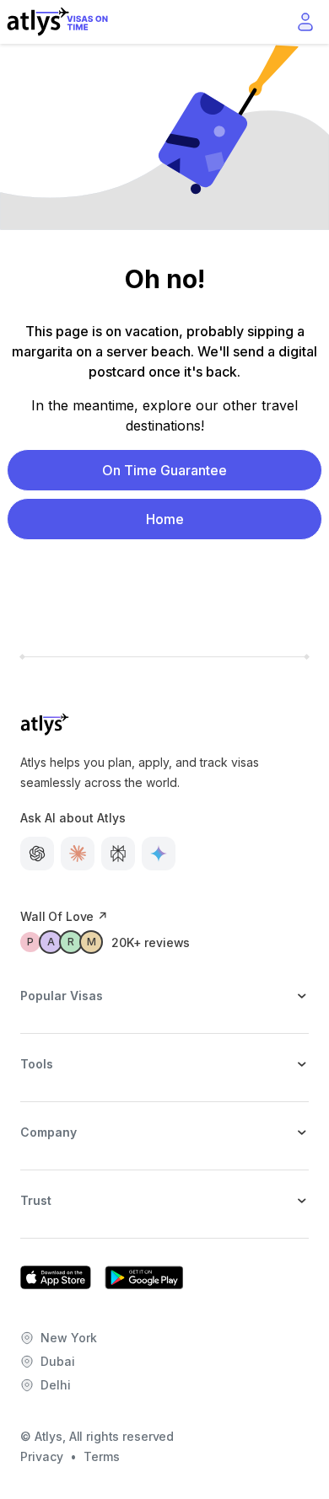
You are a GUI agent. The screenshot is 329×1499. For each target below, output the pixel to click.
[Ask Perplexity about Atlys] (118, 853)
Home (165, 519)
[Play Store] (144, 1277)
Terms (102, 1456)
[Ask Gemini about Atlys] (158, 853)
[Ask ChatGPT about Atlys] (37, 853)
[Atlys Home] (57, 22)
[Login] (305, 22)
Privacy (41, 1456)
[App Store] (55, 1277)
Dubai (57, 1361)
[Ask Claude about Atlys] (77, 853)
